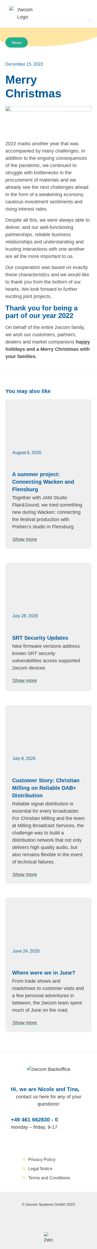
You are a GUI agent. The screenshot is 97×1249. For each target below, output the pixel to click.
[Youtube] (68, 1219)
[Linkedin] (48, 1219)
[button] (90, 20)
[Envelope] (29, 1219)
